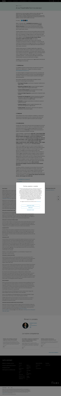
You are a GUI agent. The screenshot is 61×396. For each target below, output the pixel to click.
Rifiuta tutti (30, 207)
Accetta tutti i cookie (30, 205)
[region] (30, 198)
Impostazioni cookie (30, 209)
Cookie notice (39, 201)
